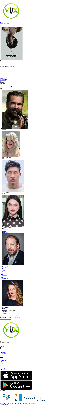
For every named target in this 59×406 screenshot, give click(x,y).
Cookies (1, 404)
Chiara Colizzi (5, 159)
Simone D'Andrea (5, 130)
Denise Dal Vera (4, 275)
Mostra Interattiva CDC (5, 363)
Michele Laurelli (7, 405)
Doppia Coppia (4, 360)
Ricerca (3, 355)
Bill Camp (3, 265)
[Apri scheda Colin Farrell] (15, 128)
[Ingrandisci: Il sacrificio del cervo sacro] (11, 43)
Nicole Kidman (4, 157)
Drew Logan (4, 278)
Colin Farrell (4, 129)
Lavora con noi (4, 369)
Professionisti (4, 352)
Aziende (3, 354)
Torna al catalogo (3, 313)
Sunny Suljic (4, 230)
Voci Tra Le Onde (4, 361)
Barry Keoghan (4, 192)
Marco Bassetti (5, 273)
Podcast (3, 359)
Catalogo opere (3, 26)
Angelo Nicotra (5, 270)
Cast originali (4, 353)
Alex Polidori (4, 194)
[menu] (1, 25)
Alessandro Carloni (5, 232)
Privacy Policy (5, 404)
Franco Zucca (5, 267)
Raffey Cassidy (4, 227)
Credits (8, 404)
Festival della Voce (4, 362)
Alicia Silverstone (4, 306)
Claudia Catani (5, 308)
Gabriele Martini (5, 311)
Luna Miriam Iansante (6, 229)
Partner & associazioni (5, 368)
